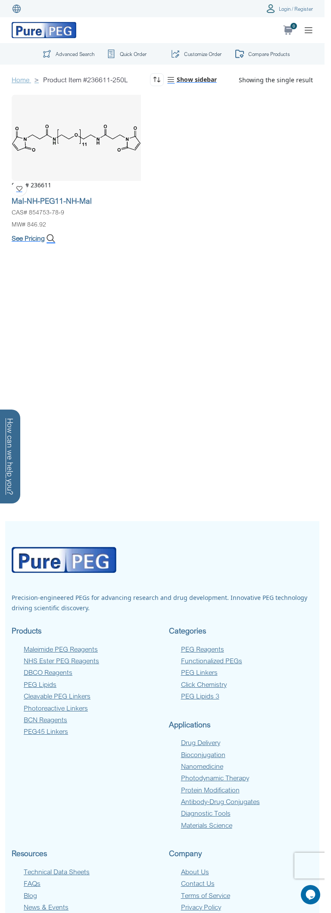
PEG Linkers (199, 672)
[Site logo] (44, 29)
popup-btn (66, 56)
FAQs (32, 883)
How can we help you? (10, 456)
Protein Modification (210, 790)
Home (21, 79)
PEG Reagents (202, 649)
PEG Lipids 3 (200, 696)
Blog (30, 895)
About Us (195, 871)
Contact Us (198, 883)
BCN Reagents (45, 719)
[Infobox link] (130, 54)
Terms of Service (205, 895)
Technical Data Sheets (57, 871)
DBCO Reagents (48, 672)
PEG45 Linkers (46, 731)
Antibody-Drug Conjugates (220, 801)
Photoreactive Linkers (56, 708)
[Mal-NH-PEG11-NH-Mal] (76, 137)
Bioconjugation (203, 754)
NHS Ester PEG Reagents (61, 660)
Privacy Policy (201, 907)
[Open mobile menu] (308, 30)
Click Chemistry (204, 684)
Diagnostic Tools (206, 813)
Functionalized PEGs (211, 660)
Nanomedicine (202, 766)
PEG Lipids (40, 684)
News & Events (46, 907)
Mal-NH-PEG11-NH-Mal (52, 200)
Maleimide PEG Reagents (61, 649)
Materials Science (206, 825)
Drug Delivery (200, 742)
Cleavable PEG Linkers (57, 696)
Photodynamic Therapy (215, 777)
